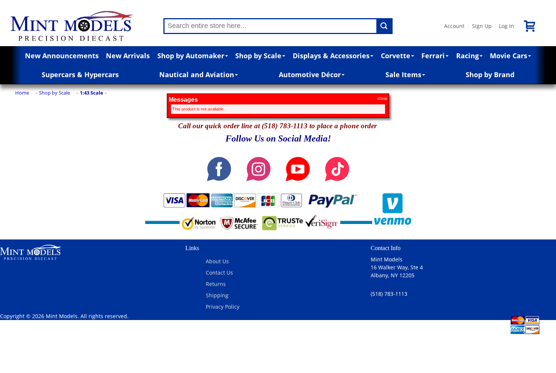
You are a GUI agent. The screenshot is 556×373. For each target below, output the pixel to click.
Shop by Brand (490, 74)
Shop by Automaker (190, 55)
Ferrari (433, 55)
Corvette (395, 55)
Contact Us (219, 272)
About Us (217, 261)
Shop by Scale (258, 55)
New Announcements (62, 55)
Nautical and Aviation (196, 74)
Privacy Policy (222, 306)
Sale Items (403, 74)
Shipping (217, 295)
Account (454, 26)
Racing (467, 55)
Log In (506, 26)
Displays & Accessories (331, 55)
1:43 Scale (91, 92)
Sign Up (482, 26)
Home (22, 92)
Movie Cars (508, 55)
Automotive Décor (310, 74)
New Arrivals (128, 55)
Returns (216, 284)
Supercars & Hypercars (80, 74)
